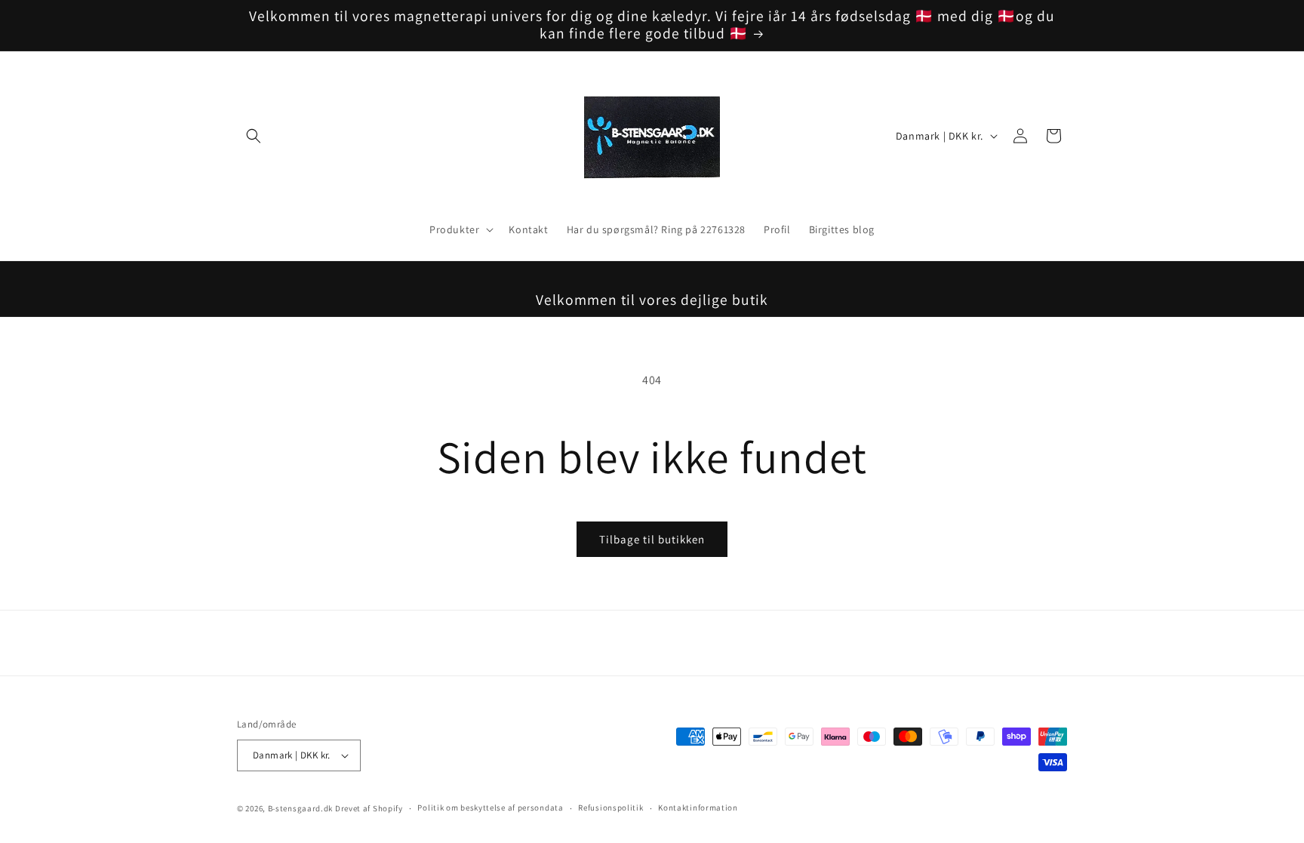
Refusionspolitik (610, 807)
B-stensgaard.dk (301, 808)
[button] (253, 135)
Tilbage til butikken (652, 539)
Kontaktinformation (698, 807)
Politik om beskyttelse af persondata (490, 807)
